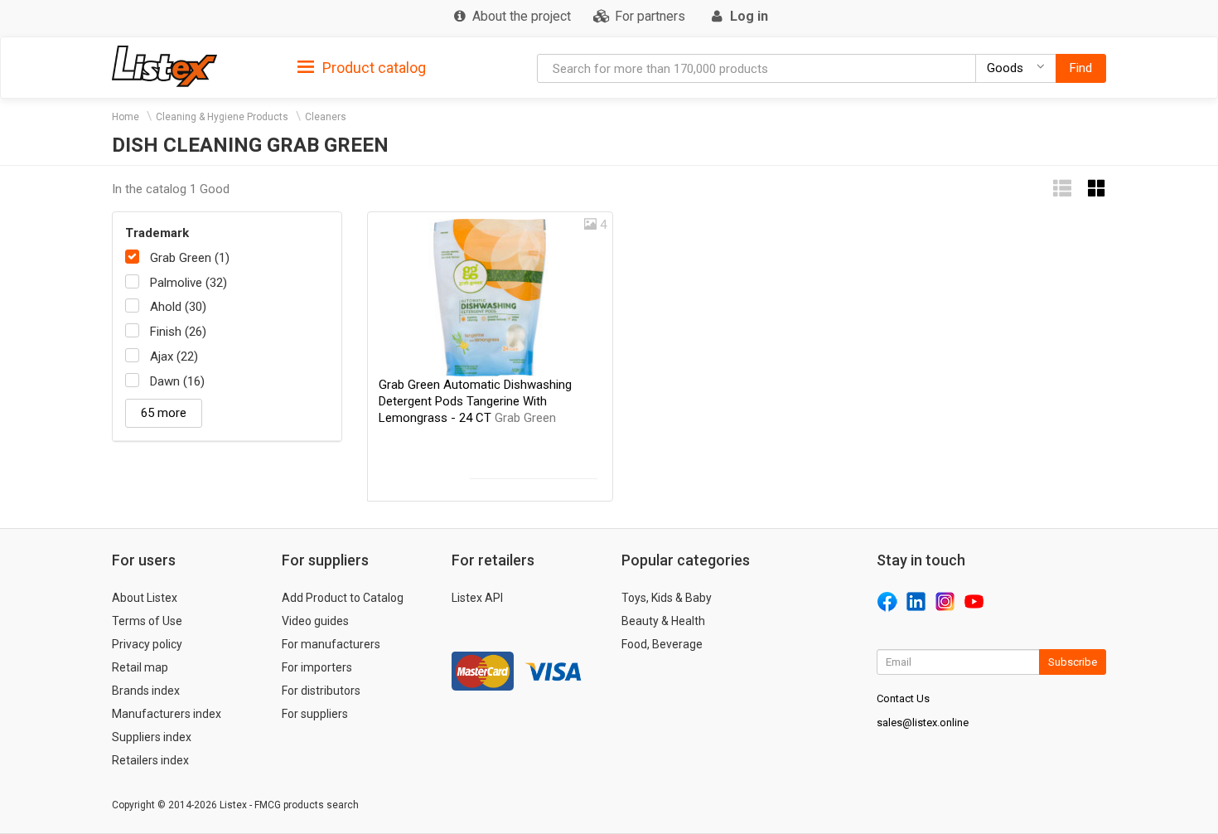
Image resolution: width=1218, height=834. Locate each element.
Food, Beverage (662, 644)
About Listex (144, 597)
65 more (163, 412)
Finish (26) (178, 331)
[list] (1062, 188)
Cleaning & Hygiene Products (222, 117)
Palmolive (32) (188, 282)
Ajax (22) (174, 356)
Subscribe (1072, 662)
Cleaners (325, 117)
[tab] (362, 67)
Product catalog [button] (372, 67)
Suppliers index (151, 737)
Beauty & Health (663, 621)
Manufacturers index (166, 713)
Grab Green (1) (190, 257)
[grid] (1097, 188)
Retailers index (150, 760)
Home (125, 117)
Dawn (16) (177, 381)
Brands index (146, 690)
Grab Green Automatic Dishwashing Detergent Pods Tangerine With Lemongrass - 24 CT (475, 401)
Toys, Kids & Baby (666, 597)
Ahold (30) (178, 306)
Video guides (315, 621)
